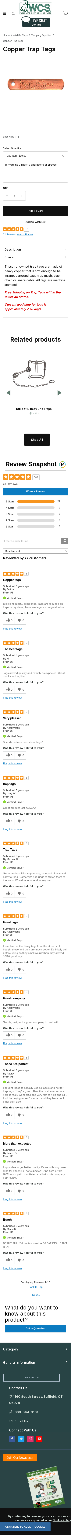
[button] (8, 393)
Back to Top (36, 1286)
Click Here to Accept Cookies (25, 1526)
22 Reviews (9, 234)
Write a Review (25, 234)
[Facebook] (12, 1439)
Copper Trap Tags (13, 40)
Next (36, 1294)
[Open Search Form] (13, 13)
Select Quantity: (12, 148)
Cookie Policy (62, 1520)
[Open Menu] (4, 13)
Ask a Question (35, 1328)
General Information (19, 1362)
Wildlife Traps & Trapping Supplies (32, 35)
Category (10, 1349)
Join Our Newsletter (20, 1457)
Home (6, 35)
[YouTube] (39, 1439)
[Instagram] (30, 1439)
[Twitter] (21, 1439)
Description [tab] (13, 249)
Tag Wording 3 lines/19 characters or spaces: (30, 164)
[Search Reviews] (64, 541)
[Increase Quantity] (22, 196)
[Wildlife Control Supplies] (35, 7)
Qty (5, 187)
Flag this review (12, 628)
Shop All (37, 440)
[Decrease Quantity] (7, 196)
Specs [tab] (9, 257)
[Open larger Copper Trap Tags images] (35, 85)
